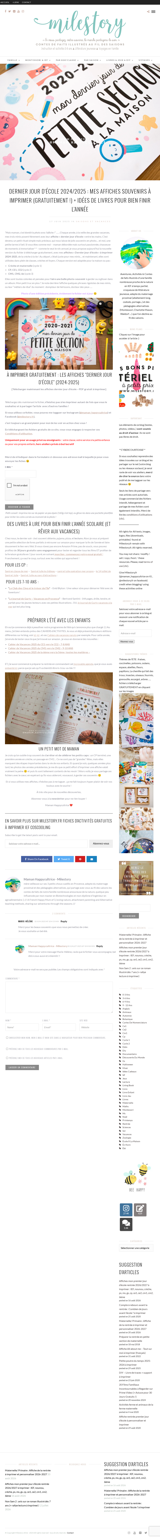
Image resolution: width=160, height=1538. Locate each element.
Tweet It (65, 859)
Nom (8, 1020)
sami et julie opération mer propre (75, 571)
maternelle (127, 1102)
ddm (124, 1047)
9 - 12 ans (127, 1005)
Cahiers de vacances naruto (62, 635)
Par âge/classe (66, 60)
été (124, 1148)
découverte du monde (133, 1057)
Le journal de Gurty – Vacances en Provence (34, 598)
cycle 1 (126, 1040)
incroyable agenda (83, 663)
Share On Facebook (38, 859)
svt (123, 1130)
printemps (127, 1120)
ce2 (124, 1029)
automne (127, 1015)
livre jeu (126, 1096)
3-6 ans (126, 998)
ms (123, 1113)
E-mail (8, 467)
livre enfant (128, 1092)
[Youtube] (18, 11)
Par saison (91, 60)
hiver (125, 1068)
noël (124, 1116)
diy (124, 1050)
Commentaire (12, 978)
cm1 (124, 1033)
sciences (126, 1127)
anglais (126, 1008)
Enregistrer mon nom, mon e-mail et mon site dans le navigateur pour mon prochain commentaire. (57, 1037)
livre (124, 1089)
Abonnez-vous (101, 843)
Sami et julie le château (43, 571)
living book (128, 1085)
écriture (126, 1144)
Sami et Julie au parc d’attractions (38, 575)
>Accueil (4, 2)
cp (123, 1036)
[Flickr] (14, 11)
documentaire (129, 1054)
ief (123, 1075)
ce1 (124, 1026)
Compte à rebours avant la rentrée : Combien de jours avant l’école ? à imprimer (133, 1308)
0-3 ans (126, 994)
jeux (124, 1078)
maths (125, 1106)
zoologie (126, 1137)
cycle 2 (126, 1043)
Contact (26, 2)
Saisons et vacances (93, 221)
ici (35, 635)
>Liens (15, 2)
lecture (126, 1082)
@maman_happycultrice (94, 412)
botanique (127, 1019)
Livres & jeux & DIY (118, 60)
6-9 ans (126, 1001)
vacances (127, 1134)
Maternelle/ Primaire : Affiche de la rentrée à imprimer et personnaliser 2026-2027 (135, 938)
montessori (128, 1109)
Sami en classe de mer (16, 571)
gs (123, 1061)
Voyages (144, 60)
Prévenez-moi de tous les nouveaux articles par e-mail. (36, 1058)
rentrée (126, 1123)
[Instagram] (23, 11)
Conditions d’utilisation (18, 433)
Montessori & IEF (36, 60)
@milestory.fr (26, 416)
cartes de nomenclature (134, 1022)
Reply (64, 921)
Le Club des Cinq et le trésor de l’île (29, 588)
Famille (12, 60)
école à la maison (131, 1141)
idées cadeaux (129, 1071)
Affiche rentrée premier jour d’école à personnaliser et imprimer (134, 1420)
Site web (84, 1020)
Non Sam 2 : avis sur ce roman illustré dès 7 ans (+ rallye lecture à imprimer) (135, 972)
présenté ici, (11, 667)
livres (125, 1099)
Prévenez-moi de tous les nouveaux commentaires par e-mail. (39, 1048)
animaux (126, 1012)
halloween (127, 1064)
